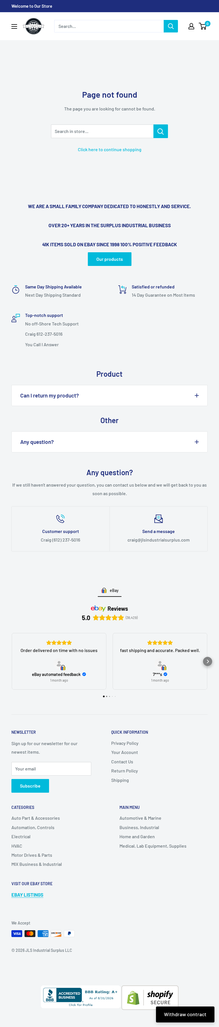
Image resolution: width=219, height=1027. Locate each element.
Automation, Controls (32, 827)
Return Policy (124, 770)
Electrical (21, 836)
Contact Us (122, 761)
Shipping (120, 780)
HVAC (16, 845)
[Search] (171, 26)
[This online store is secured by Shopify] (150, 989)
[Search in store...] (160, 131)
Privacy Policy (125, 743)
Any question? (37, 441)
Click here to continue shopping (109, 149)
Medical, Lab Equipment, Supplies (152, 845)
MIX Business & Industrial (36, 864)
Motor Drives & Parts (31, 855)
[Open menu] (14, 26)
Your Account (124, 752)
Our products (109, 259)
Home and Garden (137, 836)
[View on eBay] (59, 663)
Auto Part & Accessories (35, 818)
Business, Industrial (139, 827)
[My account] (191, 26)
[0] (202, 26)
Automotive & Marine (140, 818)
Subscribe (30, 785)
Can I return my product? (49, 395)
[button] (11, 661)
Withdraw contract (185, 1014)
